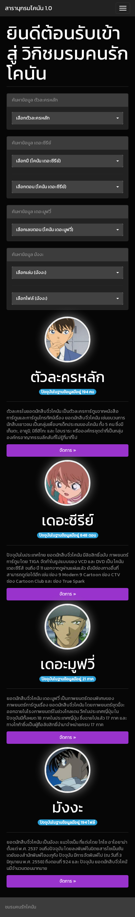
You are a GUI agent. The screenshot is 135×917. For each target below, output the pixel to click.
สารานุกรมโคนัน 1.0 (28, 8)
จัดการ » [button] (67, 450)
